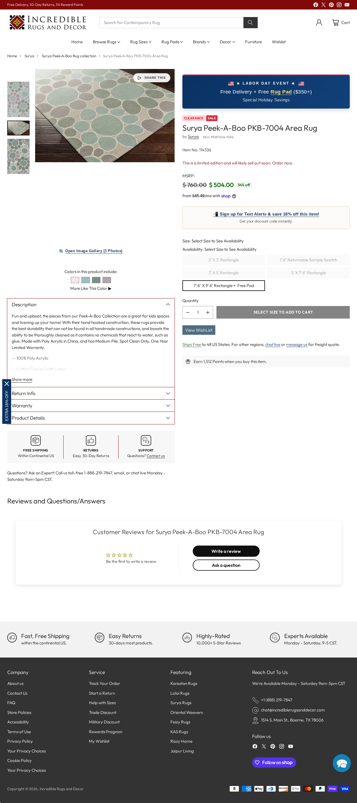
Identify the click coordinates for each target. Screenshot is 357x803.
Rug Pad (281, 92)
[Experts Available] (274, 637)
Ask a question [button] (226, 565)
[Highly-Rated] (187, 637)
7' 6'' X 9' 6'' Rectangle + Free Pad (224, 285)
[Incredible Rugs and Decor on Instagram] (339, 5)
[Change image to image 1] (18, 99)
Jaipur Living (182, 751)
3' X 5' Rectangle (224, 272)
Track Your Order (104, 683)
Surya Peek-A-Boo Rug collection (69, 56)
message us (296, 344)
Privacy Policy (20, 741)
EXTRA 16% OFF (6, 405)
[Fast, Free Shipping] (12, 637)
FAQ (11, 702)
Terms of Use (19, 731)
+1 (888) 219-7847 (276, 699)
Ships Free (191, 344)
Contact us (156, 455)
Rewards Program (105, 731)
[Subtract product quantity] (188, 312)
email (119, 472)
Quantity (190, 300)
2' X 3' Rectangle (224, 259)
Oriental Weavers (186, 712)
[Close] (6, 383)
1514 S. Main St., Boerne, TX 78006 (292, 720)
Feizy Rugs (180, 722)
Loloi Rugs (179, 693)
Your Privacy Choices (26, 751)
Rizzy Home (181, 741)
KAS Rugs (179, 731)
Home (12, 56)
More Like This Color (91, 288)
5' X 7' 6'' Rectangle (308, 272)
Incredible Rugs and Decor (62, 789)
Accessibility (18, 722)
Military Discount (104, 722)
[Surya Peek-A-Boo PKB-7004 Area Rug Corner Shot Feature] (105, 115)
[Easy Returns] (99, 637)
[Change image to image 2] (18, 128)
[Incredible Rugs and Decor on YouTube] (347, 5)
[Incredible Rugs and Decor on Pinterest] (331, 5)
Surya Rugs (180, 702)
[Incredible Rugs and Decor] (47, 23)
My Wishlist (99, 741)
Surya (29, 56)
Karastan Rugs (183, 683)
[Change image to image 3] (18, 156)
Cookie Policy (19, 760)
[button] (342, 763)
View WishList (199, 330)
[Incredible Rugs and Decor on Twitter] (323, 5)
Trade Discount (102, 712)
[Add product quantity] (208, 312)
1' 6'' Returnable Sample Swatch (308, 259)
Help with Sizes (102, 702)
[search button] (250, 22)
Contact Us (17, 693)
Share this (155, 77)
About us (15, 683)
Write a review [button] (226, 551)
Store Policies (19, 712)
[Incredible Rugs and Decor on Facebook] (316, 5)
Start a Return (102, 693)
